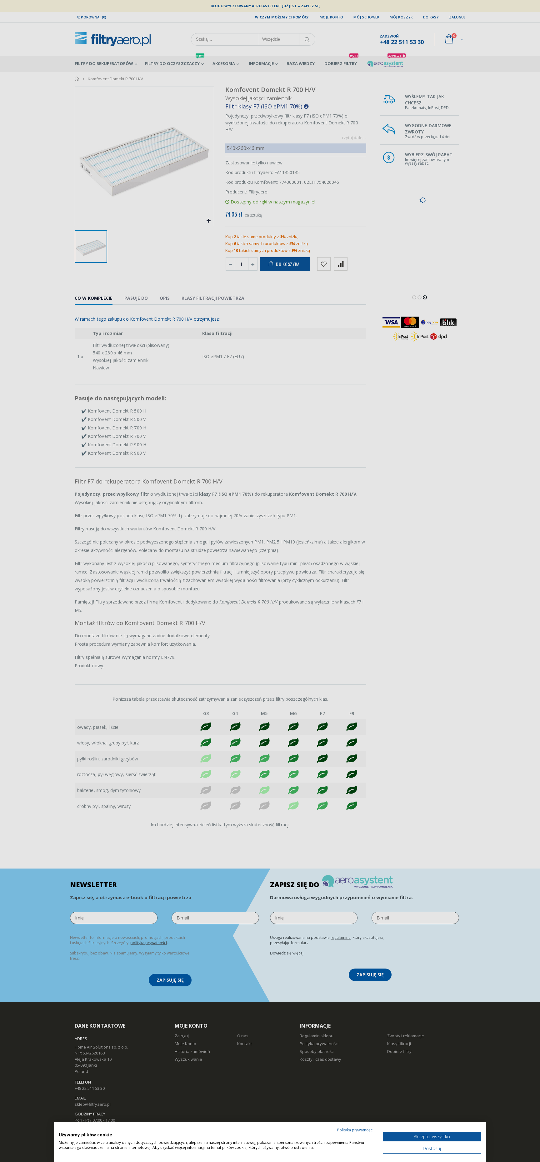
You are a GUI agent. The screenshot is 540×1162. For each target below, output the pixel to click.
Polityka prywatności (355, 1130)
